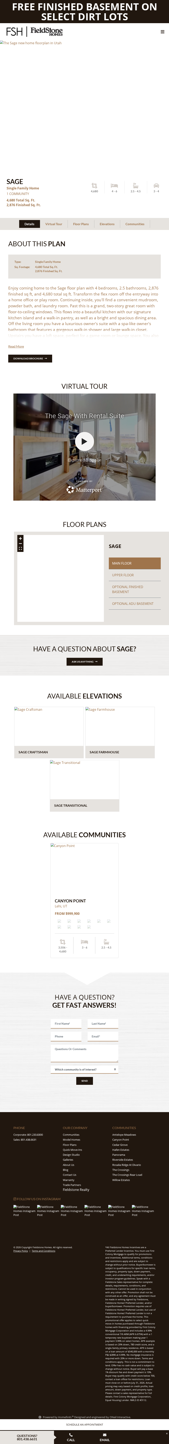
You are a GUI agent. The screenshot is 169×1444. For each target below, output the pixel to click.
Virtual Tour (53, 224)
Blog (65, 1170)
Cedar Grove (120, 1145)
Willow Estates (121, 1180)
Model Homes (71, 1139)
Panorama (118, 1155)
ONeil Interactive (120, 1417)
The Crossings (120, 1170)
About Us (68, 1165)
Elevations (107, 224)
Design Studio (71, 1155)
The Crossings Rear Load (127, 1175)
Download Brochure (28, 358)
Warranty (68, 1180)
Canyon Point (120, 1139)
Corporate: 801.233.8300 (28, 1135)
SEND (84, 1080)
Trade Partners (72, 1185)
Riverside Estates (122, 1160)
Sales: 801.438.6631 (24, 1139)
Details (29, 224)
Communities (135, 224)
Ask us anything (83, 661)
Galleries (68, 1160)
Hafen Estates (120, 1150)
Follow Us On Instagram (38, 1199)
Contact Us (69, 1175)
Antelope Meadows (124, 1135)
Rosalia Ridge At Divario (126, 1165)
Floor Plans (81, 224)
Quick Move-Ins (72, 1150)
